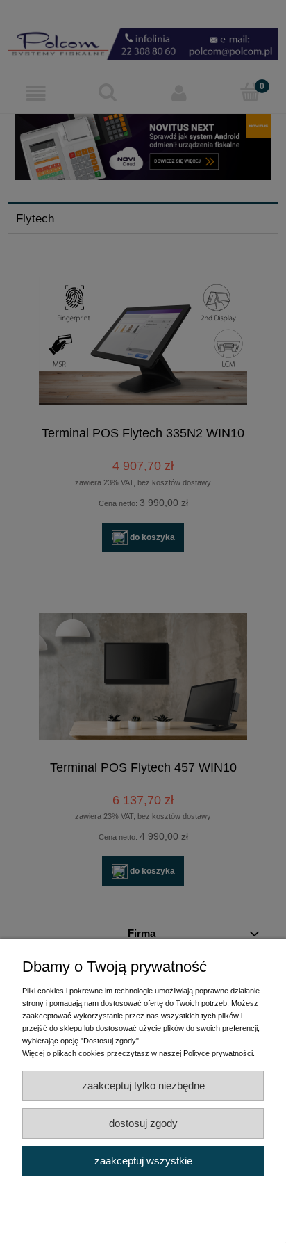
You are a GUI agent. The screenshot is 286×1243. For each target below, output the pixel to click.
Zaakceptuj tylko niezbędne (143, 1085)
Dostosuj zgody (143, 1123)
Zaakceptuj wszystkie (143, 1161)
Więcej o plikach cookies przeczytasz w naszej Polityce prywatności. (138, 1053)
